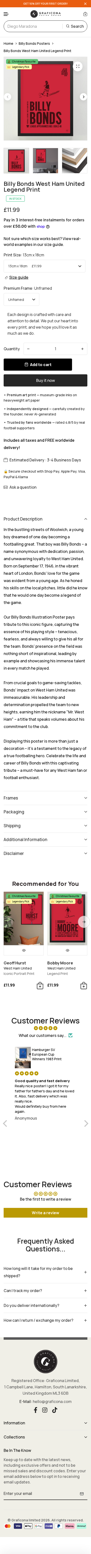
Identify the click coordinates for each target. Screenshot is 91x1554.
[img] (45, 1028)
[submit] (81, 1493)
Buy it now (45, 380)
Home (8, 43)
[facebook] (35, 1409)
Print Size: (24, 255)
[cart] (85, 14)
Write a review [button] (45, 1212)
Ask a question (22, 487)
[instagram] (44, 1409)
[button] (6, 14)
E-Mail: (25, 1401)
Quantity (12, 348)
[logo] (45, 14)
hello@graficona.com (52, 1401)
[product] (78, 66)
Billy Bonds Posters (34, 43)
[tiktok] (54, 1409)
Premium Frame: (28, 288)
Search (77, 26)
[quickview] (23, 950)
